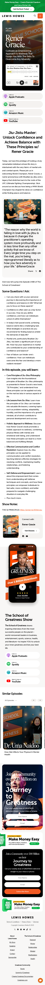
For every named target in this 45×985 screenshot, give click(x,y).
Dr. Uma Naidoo (21, 745)
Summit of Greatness (22, 973)
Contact (12, 954)
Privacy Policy (26, 922)
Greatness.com (22, 980)
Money (32, 944)
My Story (12, 942)
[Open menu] (40, 15)
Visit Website (29, 531)
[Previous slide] (33, 700)
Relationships (32, 947)
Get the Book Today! (21, 9)
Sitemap (35, 922)
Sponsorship (12, 957)
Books (22, 969)
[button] (40, 980)
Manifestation (32, 955)
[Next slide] (40, 700)
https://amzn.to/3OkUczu (31, 510)
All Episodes (9, 700)
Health (32, 959)
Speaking (12, 946)
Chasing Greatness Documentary (22, 976)
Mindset (32, 951)
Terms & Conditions (13, 922)
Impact (12, 950)
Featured (32, 940)
